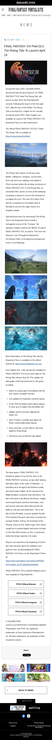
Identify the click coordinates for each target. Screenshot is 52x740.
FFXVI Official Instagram (26, 602)
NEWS (9, 15)
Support (13, 726)
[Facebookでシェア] (23, 717)
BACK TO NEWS (26, 690)
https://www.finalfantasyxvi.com (28, 364)
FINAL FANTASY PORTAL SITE (26, 10)
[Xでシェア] (28, 717)
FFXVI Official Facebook (26, 611)
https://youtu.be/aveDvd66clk (18, 136)
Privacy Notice (39, 723)
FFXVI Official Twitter (26, 593)
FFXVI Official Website (26, 584)
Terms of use (13, 723)
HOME (3, 15)
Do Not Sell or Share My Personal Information (39, 726)
